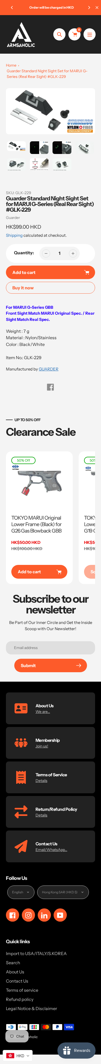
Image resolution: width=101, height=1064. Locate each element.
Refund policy (19, 999)
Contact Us (17, 981)
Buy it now (23, 287)
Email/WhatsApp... (51, 849)
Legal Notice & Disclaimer (31, 1008)
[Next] (89, 7)
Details (41, 780)
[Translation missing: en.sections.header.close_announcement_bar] (97, 7)
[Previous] (12, 7)
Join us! (42, 746)
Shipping (14, 235)
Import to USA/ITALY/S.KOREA (36, 953)
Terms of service (22, 990)
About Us (15, 971)
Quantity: (24, 252)
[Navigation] (89, 34)
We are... (43, 711)
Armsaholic (28, 1037)
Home (11, 65)
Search (13, 962)
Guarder (13, 217)
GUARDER (48, 369)
